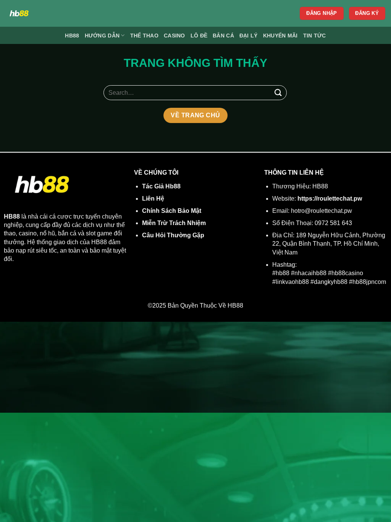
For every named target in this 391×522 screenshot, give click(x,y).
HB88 (72, 35)
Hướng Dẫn (102, 35)
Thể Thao (144, 35)
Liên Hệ (153, 198)
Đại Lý (248, 35)
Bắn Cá (223, 35)
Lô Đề (199, 35)
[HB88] (73, 13)
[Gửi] (278, 92)
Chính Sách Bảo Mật (171, 211)
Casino (174, 35)
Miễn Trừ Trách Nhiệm (174, 223)
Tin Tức (314, 35)
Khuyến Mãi (280, 35)
